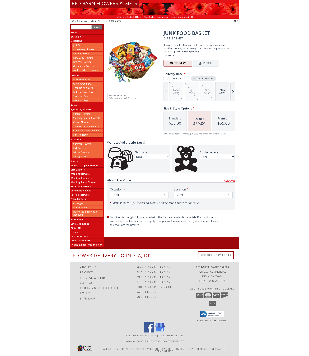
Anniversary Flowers (83, 49)
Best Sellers (77, 36)
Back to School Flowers (85, 70)
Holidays (75, 75)
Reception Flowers (81, 186)
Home (74, 32)
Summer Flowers (82, 143)
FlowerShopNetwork (156, 348)
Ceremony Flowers (81, 190)
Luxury (74, 232)
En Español (77, 219)
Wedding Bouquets (81, 178)
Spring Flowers (81, 156)
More (168, 55)
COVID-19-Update (80, 240)
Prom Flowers (78, 198)
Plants (74, 161)
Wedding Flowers (80, 173)
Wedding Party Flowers (83, 182)
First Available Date (203, 78)
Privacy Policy (184, 348)
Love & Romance (80, 223)
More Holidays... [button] (81, 100)
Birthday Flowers (82, 53)
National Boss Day (83, 92)
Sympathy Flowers (81, 109)
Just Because (80, 45)
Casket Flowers (81, 122)
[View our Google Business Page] (160, 331)
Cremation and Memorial (86, 130)
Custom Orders (79, 236)
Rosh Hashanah (81, 79)
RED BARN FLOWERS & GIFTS (104, 3)
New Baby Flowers (83, 57)
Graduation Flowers (83, 66)
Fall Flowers (79, 148)
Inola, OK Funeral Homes (140, 335)
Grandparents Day (82, 83)
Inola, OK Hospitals (171, 335)
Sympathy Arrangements (86, 126)
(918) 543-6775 (115, 21)
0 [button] (237, 21)
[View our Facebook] (149, 331)
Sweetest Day (80, 96)
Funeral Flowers (81, 113)
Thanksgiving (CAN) (83, 87)
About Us (76, 227)
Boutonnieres (80, 207)
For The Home (81, 134)
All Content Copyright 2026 (122, 348)
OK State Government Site (167, 341)
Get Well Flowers (82, 61)
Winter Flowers (81, 152)
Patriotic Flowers (80, 194)
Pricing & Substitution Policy (87, 244)
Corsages (78, 203)
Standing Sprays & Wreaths (87, 117)
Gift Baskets (78, 169)
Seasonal (76, 139)
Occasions (76, 40)
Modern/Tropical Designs (85, 165)
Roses (74, 105)
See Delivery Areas (216, 255)
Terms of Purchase (210, 348)
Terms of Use (164, 351)
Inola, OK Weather (136, 341)
